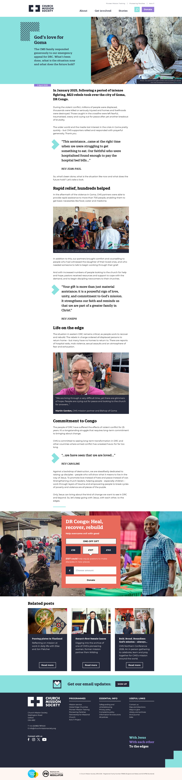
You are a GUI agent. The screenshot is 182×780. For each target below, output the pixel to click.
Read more (47, 665)
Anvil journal (134, 715)
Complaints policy (106, 712)
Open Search (137, 9)
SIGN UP (122, 684)
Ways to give (134, 710)
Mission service (75, 705)
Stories (123, 10)
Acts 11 (151, 3)
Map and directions (137, 707)
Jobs (131, 717)
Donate (148, 9)
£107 (90, 550)
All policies (103, 717)
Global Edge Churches (78, 707)
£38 (73, 550)
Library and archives (137, 712)
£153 (108, 550)
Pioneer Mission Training (115, 3)
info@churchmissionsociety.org (42, 728)
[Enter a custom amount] (95, 570)
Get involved (103, 10)
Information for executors (110, 715)
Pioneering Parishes (137, 3)
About (83, 10)
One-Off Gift (91, 541)
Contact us (134, 705)
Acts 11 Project (75, 720)
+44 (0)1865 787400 (37, 726)
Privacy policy (105, 710)
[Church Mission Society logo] (42, 8)
